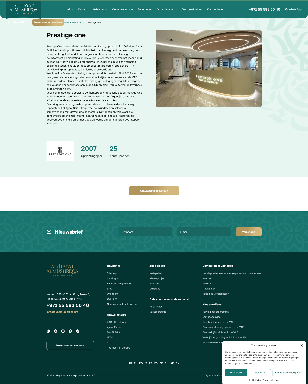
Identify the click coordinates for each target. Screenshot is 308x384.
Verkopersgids (158, 311)
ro (141, 363)
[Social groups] (48, 331)
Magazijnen (208, 288)
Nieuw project (158, 278)
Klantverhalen (215, 9)
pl (135, 363)
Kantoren (207, 278)
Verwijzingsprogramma (215, 311)
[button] (301, 345)
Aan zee (154, 283)
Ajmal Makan (114, 327)
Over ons (112, 298)
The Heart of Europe (118, 347)
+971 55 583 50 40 (264, 9)
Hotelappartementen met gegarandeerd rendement (232, 273)
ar (172, 363)
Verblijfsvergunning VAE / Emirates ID (224, 337)
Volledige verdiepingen (215, 293)
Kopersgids (156, 306)
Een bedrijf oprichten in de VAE (220, 332)
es (156, 363)
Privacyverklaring (270, 380)
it (146, 363)
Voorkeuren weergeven (287, 372)
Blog (109, 288)
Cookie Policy (254, 380)
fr (150, 363)
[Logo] (23, 9)
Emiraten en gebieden (119, 283)
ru (166, 363)
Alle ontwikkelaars (73, 22)
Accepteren (236, 372)
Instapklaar (156, 273)
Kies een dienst (212, 304)
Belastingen (145, 9)
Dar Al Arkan (114, 332)
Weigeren (259, 372)
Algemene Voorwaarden (218, 375)
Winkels (207, 283)
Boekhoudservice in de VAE (218, 321)
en (177, 363)
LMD (109, 342)
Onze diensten (166, 9)
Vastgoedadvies (211, 316)
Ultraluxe (155, 288)
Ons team (112, 293)
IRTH (110, 337)
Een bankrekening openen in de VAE (223, 327)
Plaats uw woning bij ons (216, 342)
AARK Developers (117, 321)
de (161, 363)
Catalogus (113, 278)
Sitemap (111, 273)
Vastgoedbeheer (192, 9)
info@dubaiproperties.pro (62, 311)
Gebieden (99, 9)
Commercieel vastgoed (217, 265)
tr (130, 363)
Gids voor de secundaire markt (169, 299)
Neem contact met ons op (122, 303)
